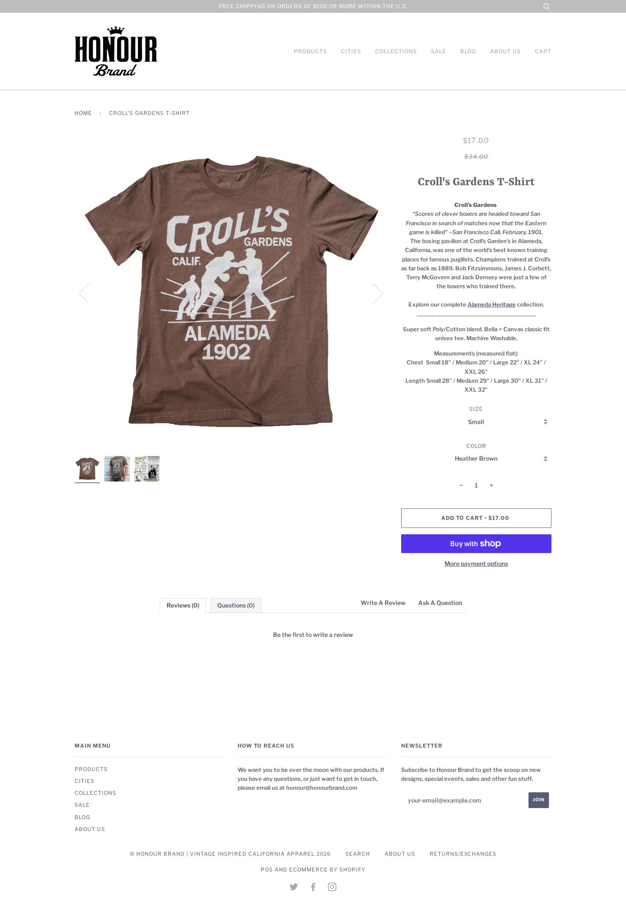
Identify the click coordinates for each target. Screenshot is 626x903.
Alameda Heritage (492, 304)
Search (357, 854)
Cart (543, 51)
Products (310, 51)
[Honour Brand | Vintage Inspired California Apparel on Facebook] (313, 888)
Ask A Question (440, 602)
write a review (333, 634)
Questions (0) (236, 605)
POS (267, 869)
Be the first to (313, 634)
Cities (351, 51)
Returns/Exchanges (463, 854)
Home (83, 113)
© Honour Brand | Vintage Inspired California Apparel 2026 (230, 854)
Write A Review (383, 602)
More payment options (476, 563)
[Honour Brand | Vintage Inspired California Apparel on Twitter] (294, 888)
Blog (468, 51)
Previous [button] (89, 293)
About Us (505, 51)
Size (476, 409)
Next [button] (372, 293)
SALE (438, 51)
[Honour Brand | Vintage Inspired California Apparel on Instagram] (332, 888)
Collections (396, 51)
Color (476, 446)
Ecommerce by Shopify (327, 869)
